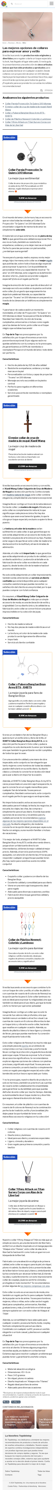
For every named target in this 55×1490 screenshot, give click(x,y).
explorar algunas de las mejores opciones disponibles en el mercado (25, 821)
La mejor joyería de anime (23, 1200)
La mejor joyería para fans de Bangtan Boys (25, 694)
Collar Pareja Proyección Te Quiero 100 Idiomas (28, 103)
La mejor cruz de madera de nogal (24, 448)
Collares (16, 1402)
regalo (49, 261)
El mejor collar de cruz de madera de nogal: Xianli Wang (26, 439)
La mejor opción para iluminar (25, 948)
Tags (39, 1475)
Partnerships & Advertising (28, 1486)
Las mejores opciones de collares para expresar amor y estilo (25, 49)
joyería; (25, 1046)
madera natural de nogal (18, 495)
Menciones (42, 1486)
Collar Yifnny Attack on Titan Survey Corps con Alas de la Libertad (26, 1192)
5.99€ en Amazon (27, 968)
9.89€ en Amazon (27, 198)
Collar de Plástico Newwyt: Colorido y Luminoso (28, 119)
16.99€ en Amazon (27, 1220)
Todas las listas (44, 1471)
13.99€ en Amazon (27, 466)
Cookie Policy (12, 1486)
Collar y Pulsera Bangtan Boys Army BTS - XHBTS (27, 686)
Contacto (8, 1475)
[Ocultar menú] (51, 4)
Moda (6, 1402)
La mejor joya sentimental (23, 178)
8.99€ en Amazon (27, 715)
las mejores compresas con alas (35, 1286)
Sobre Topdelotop (12, 1471)
